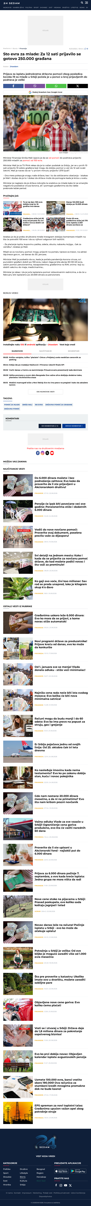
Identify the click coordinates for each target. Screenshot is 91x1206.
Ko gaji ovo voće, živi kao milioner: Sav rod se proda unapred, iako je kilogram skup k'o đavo (61, 584)
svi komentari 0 (50, 426)
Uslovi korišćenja (78, 1193)
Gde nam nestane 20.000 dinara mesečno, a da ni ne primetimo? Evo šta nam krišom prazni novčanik (59, 799)
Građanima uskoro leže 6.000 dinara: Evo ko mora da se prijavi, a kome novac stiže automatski (59, 618)
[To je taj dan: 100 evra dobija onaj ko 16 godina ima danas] (12, 208)
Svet (50, 7)
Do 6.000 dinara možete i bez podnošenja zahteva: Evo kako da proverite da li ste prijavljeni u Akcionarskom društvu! (57, 483)
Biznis (82, 7)
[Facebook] (38, 453)
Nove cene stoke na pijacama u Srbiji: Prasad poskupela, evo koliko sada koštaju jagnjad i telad (60, 902)
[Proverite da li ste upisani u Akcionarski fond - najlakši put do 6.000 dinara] (18, 855)
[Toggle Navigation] (86, 3)
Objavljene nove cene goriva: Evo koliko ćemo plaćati (57, 1004)
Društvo (65, 7)
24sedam (53, 344)
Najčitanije (45, 351)
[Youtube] (52, 453)
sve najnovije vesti (46, 392)
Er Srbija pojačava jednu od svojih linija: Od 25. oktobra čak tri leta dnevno (57, 747)
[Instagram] (42, 453)
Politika (28, 7)
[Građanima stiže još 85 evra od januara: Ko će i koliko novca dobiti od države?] (12, 224)
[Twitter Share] (77, 86)
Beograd (41, 1169)
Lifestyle (74, 7)
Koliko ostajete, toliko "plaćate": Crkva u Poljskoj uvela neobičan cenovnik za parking (45, 358)
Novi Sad (41, 1180)
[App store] (61, 1171)
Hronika (57, 7)
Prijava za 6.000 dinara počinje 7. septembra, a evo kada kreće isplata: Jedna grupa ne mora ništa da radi (60, 876)
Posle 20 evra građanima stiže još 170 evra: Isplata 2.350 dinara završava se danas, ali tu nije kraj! (77, 222)
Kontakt (17, 1193)
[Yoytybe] (65, 1185)
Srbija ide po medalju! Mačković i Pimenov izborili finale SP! (36, 365)
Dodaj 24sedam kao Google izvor (47, 92)
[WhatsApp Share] (56, 86)
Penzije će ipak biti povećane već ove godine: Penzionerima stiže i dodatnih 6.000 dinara (60, 507)
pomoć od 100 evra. (33, 160)
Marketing (37, 1193)
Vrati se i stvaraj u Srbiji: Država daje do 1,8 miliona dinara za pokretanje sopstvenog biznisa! (59, 1031)
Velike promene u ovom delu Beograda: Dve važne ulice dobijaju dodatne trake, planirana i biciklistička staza (45, 376)
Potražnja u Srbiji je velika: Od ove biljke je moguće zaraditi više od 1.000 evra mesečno (60, 954)
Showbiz (43, 7)
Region (40, 1173)
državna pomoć (11, 409)
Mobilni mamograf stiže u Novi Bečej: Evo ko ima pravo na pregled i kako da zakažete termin (48, 384)
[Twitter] (47, 453)
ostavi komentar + (74, 426)
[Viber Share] (35, 86)
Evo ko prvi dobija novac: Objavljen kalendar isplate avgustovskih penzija (60, 1056)
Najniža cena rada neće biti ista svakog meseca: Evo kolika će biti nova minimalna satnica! (61, 696)
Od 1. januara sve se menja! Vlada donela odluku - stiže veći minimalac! (60, 669)
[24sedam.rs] (11, 3)
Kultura (23, 1180)
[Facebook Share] (13, 86)
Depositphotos (45, 1196)
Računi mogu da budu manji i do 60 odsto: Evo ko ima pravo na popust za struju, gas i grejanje (60, 721)
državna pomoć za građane (59, 405)
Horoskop (41, 1177)
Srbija (22, 1184)
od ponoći (54, 157)
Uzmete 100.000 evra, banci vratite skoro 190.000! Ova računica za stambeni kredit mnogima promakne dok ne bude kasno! (60, 1084)
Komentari (74, 351)
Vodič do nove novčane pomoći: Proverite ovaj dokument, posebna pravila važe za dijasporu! (58, 532)
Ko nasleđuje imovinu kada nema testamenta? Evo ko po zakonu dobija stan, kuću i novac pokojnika (60, 773)
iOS (22, 344)
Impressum (27, 1193)
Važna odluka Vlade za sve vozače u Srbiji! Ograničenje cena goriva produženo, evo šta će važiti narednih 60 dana (60, 826)
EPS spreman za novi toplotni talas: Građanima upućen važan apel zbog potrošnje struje (59, 1108)
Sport (36, 7)
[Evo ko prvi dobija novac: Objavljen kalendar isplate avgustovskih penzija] (18, 1061)
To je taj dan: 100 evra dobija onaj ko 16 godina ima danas (32, 204)
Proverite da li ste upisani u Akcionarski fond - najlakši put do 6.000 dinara (57, 850)
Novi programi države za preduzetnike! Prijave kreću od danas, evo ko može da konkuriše (61, 644)
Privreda (39, 653)
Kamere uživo (18, 7)
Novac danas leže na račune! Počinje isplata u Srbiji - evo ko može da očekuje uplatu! (59, 928)
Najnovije (7, 7)
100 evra (39, 405)
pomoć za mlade (12, 405)
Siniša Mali (27, 405)
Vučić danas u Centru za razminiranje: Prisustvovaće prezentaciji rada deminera (45, 370)
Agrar (38, 911)
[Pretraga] (81, 2)
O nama (9, 1193)
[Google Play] (78, 1171)
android (31, 344)
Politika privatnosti (62, 1193)
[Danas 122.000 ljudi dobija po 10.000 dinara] (55, 208)
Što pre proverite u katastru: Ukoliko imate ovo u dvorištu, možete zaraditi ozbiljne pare (60, 979)
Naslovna (7, 48)
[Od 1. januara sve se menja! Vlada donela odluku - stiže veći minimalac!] (18, 674)
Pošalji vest (47, 1193)
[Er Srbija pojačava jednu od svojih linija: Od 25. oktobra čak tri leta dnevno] (18, 752)
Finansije (23, 48)
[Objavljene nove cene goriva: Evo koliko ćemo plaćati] (18, 1010)
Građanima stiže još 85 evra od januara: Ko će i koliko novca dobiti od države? (33, 222)
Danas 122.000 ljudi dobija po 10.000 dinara (76, 203)
